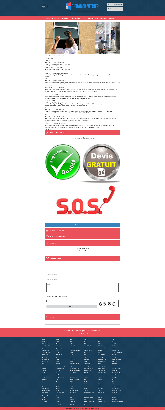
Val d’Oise (100, 397)
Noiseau (99, 377)
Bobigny (72, 347)
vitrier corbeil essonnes (68, 105)
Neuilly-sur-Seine (73, 377)
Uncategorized (54, 64)
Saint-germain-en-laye (116, 390)
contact (112, 18)
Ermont (57, 359)
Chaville (85, 352)
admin (62, 62)
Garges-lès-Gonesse (102, 361)
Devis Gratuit (116, 9)
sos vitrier (75, 113)
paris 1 (57, 381)
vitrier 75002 (86, 113)
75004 (46, 122)
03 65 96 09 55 (117, 4)
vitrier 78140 (66, 84)
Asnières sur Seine (46, 345)
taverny (43, 397)
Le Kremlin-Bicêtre (60, 368)
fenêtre (86, 96)
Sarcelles (86, 394)
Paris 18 (99, 383)
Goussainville (87, 363)
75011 (99, 341)
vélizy (46, 78)
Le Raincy (44, 370)
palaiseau (100, 379)
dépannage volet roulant (71, 125)
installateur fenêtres (94, 125)
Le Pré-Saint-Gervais (116, 368)
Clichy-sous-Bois (101, 354)
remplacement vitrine (51, 105)
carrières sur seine (46, 350)
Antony (85, 343)
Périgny (85, 386)
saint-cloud (86, 390)
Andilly (71, 343)
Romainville (100, 388)
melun (71, 374)
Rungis (57, 390)
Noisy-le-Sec (45, 379)
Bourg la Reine (73, 348)
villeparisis (44, 403)
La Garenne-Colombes (61, 366)
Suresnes (114, 395)
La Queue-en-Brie (74, 366)
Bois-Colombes (87, 347)
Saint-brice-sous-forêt (51, 66)
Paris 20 (57, 385)
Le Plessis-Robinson (88, 368)
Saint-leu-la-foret (60, 392)
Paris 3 (71, 385)
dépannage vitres (69, 104)
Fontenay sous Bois (102, 359)
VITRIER (47, 18)
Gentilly (44, 363)
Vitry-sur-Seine (87, 404)
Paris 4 (85, 385)
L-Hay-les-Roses (101, 365)
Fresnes (57, 361)
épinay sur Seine (45, 359)
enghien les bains (115, 357)
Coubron (58, 356)
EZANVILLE (72, 359)
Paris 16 (71, 383)
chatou (71, 352)
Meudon (86, 374)
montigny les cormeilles (117, 374)
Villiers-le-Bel (100, 403)
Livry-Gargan (114, 370)
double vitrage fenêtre (96, 118)
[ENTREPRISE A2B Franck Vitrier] (82, 7)
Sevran (57, 395)
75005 (99, 339)
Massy (57, 374)
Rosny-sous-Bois (115, 388)
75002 (46, 107)
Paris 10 (71, 381)
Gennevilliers (114, 361)
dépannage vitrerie (69, 82)
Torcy (71, 397)
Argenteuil (114, 343)
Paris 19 (113, 383)
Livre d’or (103, 18)
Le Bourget (114, 366)
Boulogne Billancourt (60, 348)
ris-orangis (86, 388)
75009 (71, 341)
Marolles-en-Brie (45, 374)
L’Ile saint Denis (115, 365)
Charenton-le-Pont (116, 350)
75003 (46, 115)
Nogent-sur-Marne (88, 377)
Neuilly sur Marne (60, 377)
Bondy (113, 347)
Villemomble (72, 401)
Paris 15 (57, 383)
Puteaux (72, 388)
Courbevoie (72, 356)
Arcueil (99, 343)
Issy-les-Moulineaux (60, 365)
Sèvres (71, 395)
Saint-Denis (100, 390)
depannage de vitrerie (83, 89)
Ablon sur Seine (45, 343)
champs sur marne (88, 350)
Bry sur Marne (101, 348)
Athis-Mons (58, 345)
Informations (93, 18)
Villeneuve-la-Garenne (89, 401)
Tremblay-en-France (88, 397)
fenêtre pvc (102, 89)
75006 (113, 339)
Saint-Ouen (114, 392)
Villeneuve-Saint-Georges (117, 401)
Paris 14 (44, 383)
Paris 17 (85, 383)
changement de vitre (70, 89)
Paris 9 (71, 386)
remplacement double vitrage (85, 75)
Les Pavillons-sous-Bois (75, 370)
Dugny (71, 357)
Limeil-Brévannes (101, 370)
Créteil (85, 356)
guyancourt (114, 363)
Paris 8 (57, 386)
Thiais (57, 397)
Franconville (45, 361)
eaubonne (86, 357)
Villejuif (57, 401)
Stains (85, 395)
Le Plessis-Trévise (101, 368)
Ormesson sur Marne (74, 379)
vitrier (60, 84)
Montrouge (100, 375)
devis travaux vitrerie (83, 118)
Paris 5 (99, 385)
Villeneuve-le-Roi (101, 401)
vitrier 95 (72, 404)
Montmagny (58, 375)
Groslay (99, 363)
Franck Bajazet (64, 73)
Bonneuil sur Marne (46, 348)
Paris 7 (43, 386)
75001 (46, 93)
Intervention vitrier (78, 18)
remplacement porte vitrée (103, 75)
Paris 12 (99, 381)
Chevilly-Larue (45, 354)
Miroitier (55, 18)
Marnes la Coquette (116, 372)
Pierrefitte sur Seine (116, 386)
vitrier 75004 (83, 127)
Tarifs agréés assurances (82, 225)
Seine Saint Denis (46, 395)
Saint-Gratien (45, 392)
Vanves (43, 399)
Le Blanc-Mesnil (101, 366)
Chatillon (58, 352)
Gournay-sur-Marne (74, 363)
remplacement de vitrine (96, 96)
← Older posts (49, 58)
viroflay (43, 404)
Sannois (58, 394)
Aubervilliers (72, 345)
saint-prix (44, 394)
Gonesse (58, 363)
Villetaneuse (72, 403)
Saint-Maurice (101, 392)
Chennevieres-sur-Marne (117, 352)
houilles (44, 365)
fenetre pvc (86, 359)
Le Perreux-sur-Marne (74, 368)
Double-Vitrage (45, 357)
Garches (85, 361)
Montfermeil (100, 374)
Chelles (99, 352)
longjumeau (58, 372)
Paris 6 (113, 385)
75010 (85, 341)
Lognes (43, 372)
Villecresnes (44, 401)
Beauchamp (44, 347)
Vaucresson (58, 399)
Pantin (113, 379)
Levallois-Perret (87, 370)
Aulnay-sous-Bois (88, 345)
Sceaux (113, 394)
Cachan (113, 348)
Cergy (57, 350)
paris (43, 381)
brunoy (85, 348)
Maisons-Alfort (73, 372)
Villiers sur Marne (87, 403)
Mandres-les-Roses (102, 372)
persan (99, 386)
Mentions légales (94, 408)
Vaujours (72, 399)
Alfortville (58, 343)
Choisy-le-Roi (59, 354)
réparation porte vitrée (51, 84)
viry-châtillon (59, 404)
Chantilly (47, 60)
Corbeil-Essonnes (50, 100)
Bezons (57, 347)
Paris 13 (113, 381)
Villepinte (58, 403)
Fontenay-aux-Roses (116, 359)
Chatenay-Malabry (46, 352)
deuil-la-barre (101, 356)
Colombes (114, 354)
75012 (46, 71)
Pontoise (58, 388)
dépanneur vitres (81, 82)
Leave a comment (65, 64)
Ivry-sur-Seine (73, 365)
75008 (57, 341)
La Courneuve (45, 366)
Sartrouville (100, 394)
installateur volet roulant (91, 104)
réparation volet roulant (72, 98)
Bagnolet (114, 345)
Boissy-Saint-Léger (102, 347)
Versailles (100, 399)
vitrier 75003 (73, 120)
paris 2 (43, 385)
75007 (43, 341)
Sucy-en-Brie (100, 395)
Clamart (71, 354)
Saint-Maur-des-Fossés (89, 392)
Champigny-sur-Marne (75, 350)
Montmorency (73, 375)
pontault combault (46, 388)
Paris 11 (85, 381)
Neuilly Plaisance (46, 377)
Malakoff (86, 372)
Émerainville (48, 86)
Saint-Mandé (73, 392)
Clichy (85, 354)
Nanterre (113, 375)
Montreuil (86, 375)
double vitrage (94, 89)
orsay (85, 379)
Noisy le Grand (115, 377)
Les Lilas (58, 370)
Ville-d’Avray (114, 399)
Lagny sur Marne (87, 366)
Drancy (57, 357)
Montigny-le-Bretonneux (47, 375)
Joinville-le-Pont (87, 365)
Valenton (114, 397)
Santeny (71, 394)
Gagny (71, 361)
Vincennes (114, 403)
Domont (113, 356)
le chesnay (44, 368)
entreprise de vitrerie (70, 75)
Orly (57, 379)
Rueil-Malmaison (46, 390)
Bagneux (100, 345)
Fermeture (64, 18)
